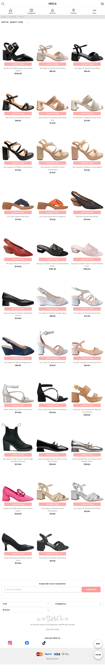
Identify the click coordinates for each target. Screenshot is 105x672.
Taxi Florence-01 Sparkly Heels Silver (87, 118)
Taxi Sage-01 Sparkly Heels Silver (52, 68)
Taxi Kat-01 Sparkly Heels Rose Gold (87, 362)
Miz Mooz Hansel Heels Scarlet (18, 264)
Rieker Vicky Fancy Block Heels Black (52, 409)
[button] (9, 643)
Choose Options (18, 64)
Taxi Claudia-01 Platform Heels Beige (87, 167)
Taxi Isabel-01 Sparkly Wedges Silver (52, 313)
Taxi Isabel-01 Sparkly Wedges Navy (18, 362)
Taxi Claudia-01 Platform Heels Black (18, 167)
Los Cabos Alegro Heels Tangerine (52, 217)
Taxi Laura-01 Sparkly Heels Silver (52, 362)
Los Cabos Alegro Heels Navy (18, 217)
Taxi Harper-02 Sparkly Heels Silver (87, 313)
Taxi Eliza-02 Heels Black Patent (18, 118)
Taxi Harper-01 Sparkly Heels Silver (86, 508)
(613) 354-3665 (52, 629)
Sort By (5, 22)
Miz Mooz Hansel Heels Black (87, 217)
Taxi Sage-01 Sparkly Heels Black (87, 68)
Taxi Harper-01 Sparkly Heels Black (52, 558)
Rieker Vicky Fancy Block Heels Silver (18, 409)
